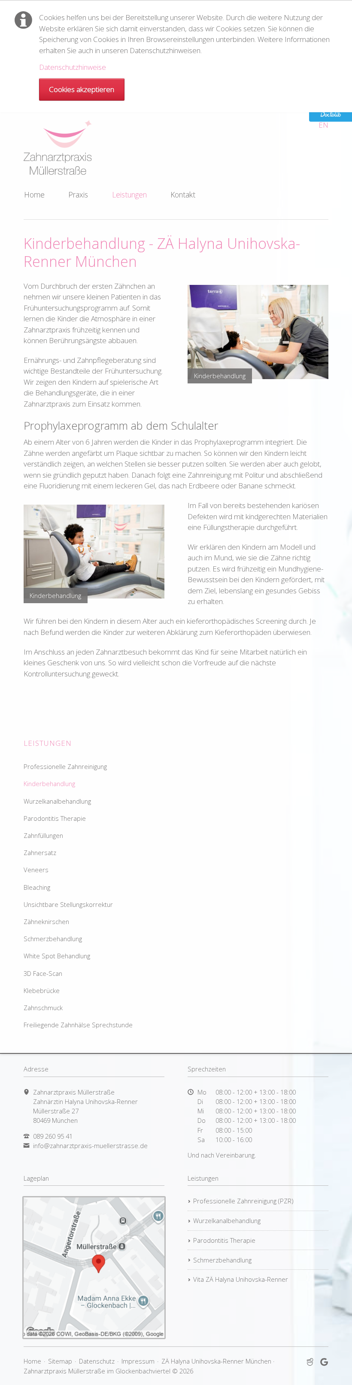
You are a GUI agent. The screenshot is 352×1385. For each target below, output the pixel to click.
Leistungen (129, 194)
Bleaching (37, 887)
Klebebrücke (42, 990)
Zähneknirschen (46, 921)
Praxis (78, 194)
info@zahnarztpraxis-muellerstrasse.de (90, 1145)
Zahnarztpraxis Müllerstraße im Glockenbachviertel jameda (310, 1362)
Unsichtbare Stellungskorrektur (68, 904)
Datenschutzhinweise (72, 67)
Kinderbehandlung (49, 783)
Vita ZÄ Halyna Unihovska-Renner (240, 1279)
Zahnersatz (40, 852)
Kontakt (182, 194)
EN (323, 125)
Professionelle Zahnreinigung (65, 766)
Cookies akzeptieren (81, 89)
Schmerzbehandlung (53, 938)
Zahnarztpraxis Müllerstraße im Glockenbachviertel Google (324, 1362)
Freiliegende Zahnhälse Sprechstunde (78, 1024)
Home (34, 194)
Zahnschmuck (43, 1007)
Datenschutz (97, 1361)
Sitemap (60, 1361)
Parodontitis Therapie (55, 818)
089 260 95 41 (53, 1136)
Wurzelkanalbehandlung (57, 801)
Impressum (138, 1361)
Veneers (36, 869)
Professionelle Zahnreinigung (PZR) (243, 1201)
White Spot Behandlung (57, 955)
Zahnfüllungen (43, 835)
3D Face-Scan (43, 973)
